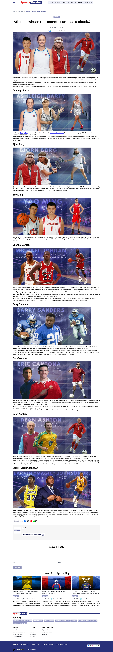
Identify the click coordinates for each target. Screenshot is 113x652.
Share (62, 31)
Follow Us (53, 31)
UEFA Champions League (26, 620)
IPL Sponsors (33, 634)
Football (58, 2)
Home (14, 11)
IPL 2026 (95, 620)
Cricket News (73, 620)
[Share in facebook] (25, 521)
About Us (15, 644)
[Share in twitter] (28, 521)
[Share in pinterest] (31, 521)
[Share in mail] (36, 521)
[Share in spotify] (96, 645)
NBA (72, 2)
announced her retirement (57, 133)
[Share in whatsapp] (34, 521)
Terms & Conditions (47, 644)
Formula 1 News (23, 623)
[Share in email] (98, 645)
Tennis (64, 2)
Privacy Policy (35, 644)
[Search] (99, 2)
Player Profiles (45, 630)
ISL (68, 620)
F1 (68, 2)
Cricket (51, 2)
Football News (16, 620)
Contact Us (24, 644)
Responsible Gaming (62, 644)
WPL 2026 (32, 636)
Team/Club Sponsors (47, 632)
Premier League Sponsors (61, 620)
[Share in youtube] (94, 645)
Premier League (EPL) (37, 620)
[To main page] (31, 2)
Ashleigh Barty (24, 133)
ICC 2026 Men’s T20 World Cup (84, 620)
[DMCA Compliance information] (20, 650)
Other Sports (79, 2)
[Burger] (14, 2)
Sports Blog (88, 2)
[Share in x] (90, 645)
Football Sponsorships (49, 620)
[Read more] (27, 591)
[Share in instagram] (92, 645)
